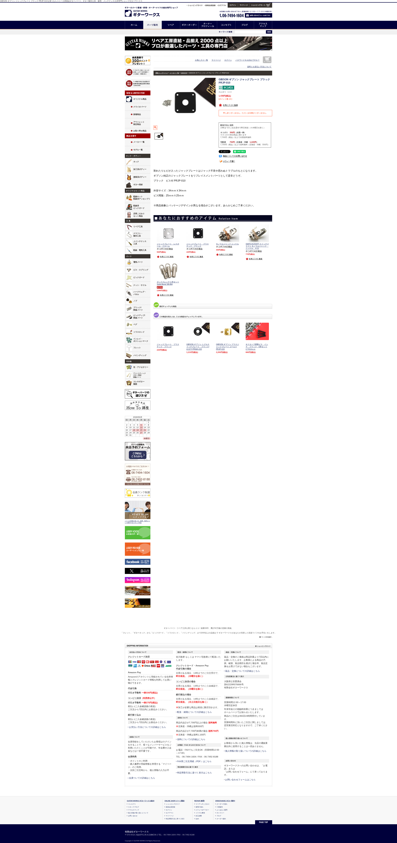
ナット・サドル (139, 285)
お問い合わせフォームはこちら (240, 779)
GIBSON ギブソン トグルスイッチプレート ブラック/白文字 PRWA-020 (197, 346)
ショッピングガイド (173, 804)
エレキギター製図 (139, 383)
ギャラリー (220, 813)
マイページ (216, 60)
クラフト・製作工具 (138, 234)
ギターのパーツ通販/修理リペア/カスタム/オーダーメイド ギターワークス (145, 11)
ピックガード (139, 277)
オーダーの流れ (221, 804)
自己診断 (199, 816)
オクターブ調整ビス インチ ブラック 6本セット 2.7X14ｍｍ (257, 346)
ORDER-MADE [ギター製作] (225, 801)
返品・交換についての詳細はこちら (242, 671)
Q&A (197, 819)
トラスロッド (139, 332)
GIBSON (184, 73)
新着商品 (137, 114)
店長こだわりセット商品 (139, 214)
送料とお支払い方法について (259, 67)
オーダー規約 (221, 819)
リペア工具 (138, 227)
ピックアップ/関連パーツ (139, 316)
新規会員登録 (170, 807)
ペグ (135, 324)
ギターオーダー (189, 25)
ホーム (134, 25)
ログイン (228, 60)
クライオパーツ (139, 107)
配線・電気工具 (139, 250)
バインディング (139, 355)
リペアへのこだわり (203, 804)
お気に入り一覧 (201, 60)
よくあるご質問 (221, 810)
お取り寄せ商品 (139, 131)
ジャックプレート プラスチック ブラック (168, 345)
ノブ (135, 301)
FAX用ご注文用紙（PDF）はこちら (194, 761)
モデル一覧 (138, 150)
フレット (137, 348)
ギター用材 (138, 185)
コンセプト (226, 25)
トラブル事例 (200, 813)
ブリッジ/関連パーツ (138, 308)
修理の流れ (199, 807)
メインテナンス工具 (139, 242)
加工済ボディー (139, 169)
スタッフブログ (133, 807)
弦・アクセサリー (140, 367)
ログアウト (170, 813)
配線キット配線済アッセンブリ (141, 197)
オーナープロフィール (208, 25)
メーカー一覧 (139, 142)
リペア (171, 25)
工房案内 (219, 807)
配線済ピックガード (139, 207)
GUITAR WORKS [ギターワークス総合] (140, 801)
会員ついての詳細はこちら (142, 778)
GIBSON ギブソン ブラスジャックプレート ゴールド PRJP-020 (227, 346)
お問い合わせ (132, 816)
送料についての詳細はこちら (191, 739)
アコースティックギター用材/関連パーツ (139, 375)
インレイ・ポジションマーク (140, 340)
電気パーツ (138, 262)
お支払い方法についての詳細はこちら (147, 727)
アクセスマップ (263, 25)
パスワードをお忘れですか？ (247, 60)
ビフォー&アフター (202, 810)
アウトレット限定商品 (139, 123)
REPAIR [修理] (199, 801)
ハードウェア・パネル (139, 293)
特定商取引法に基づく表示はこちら (194, 772)
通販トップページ (161, 73)
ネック (136, 162)
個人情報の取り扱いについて (138, 813)
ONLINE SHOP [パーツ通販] (175, 801)
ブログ (245, 25)
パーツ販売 (152, 25)
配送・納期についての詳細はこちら (194, 712)
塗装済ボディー (139, 177)
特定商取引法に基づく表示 (175, 819)
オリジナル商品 (139, 99)
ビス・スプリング (140, 270)
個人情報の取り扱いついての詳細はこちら (245, 751)
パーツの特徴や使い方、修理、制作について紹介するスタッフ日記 (137, 522)
